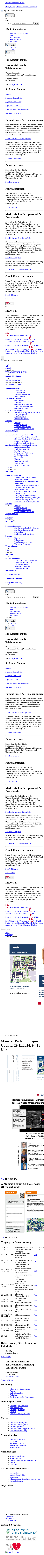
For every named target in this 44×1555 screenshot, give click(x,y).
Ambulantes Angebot (22, 447)
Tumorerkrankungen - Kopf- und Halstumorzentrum (26, 478)
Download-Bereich (21, 461)
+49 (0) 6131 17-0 (15, 85)
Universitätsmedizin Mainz (14, 3)
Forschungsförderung (17, 1410)
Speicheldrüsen (19, 493)
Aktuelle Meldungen (17, 1439)
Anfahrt (12, 35)
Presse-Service (15, 1447)
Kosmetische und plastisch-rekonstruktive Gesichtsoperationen (26, 501)
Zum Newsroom (11, 207)
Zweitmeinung (19, 390)
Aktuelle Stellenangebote (19, 1425)
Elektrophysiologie (21, 441)
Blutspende (14, 41)
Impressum (9, 1516)
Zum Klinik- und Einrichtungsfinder (18, 139)
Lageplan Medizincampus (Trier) (17, 109)
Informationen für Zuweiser (24, 453)
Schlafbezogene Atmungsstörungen (27, 498)
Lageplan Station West (13, 102)
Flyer (3, 1179)
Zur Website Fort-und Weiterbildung (18, 269)
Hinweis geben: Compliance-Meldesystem (25, 1479)
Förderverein (19, 463)
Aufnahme (13, 1395)
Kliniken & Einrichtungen (19, 33)
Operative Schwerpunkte (23, 404)
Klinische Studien (16, 1408)
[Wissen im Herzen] (13, 1550)
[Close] (6, 18)
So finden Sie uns (7, 1380)
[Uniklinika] (21, 1534)
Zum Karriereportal (12, 182)
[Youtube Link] (7, 1499)
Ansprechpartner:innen (18, 1445)
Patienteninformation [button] (12, 380)
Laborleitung (19, 540)
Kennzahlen (14, 1473)
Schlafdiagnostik (20, 417)
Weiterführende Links (22, 465)
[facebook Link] (7, 1507)
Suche (7, 20)
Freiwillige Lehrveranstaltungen (25, 560)
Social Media (14, 1441)
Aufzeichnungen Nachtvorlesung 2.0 (23, 1460)
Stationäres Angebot (21, 449)
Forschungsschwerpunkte (19, 1406)
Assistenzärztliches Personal (24, 429)
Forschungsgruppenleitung (23, 542)
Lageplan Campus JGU (13, 106)
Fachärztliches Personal (22, 427)
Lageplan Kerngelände (13, 98)
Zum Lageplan (6, 1357)
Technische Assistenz (22, 544)
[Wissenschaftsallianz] (21, 1542)
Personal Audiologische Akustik (25, 437)
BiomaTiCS (18, 532)
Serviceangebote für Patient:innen (22, 1397)
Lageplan (13, 1464)
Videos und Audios (17, 1443)
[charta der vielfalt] (12, 1552)
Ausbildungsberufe (16, 1427)
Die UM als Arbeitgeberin (19, 1422)
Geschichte (14, 1477)
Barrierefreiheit (10, 1521)
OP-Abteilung (19, 400)
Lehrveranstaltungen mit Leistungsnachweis (23, 563)
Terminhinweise (15, 1458)
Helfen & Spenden (16, 1481)
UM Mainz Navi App (13, 113)
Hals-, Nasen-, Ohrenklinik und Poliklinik (21, 7)
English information (21, 455)
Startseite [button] (8, 368)
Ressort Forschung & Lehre (20, 1414)
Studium (13, 1412)
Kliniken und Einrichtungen (20, 1389)
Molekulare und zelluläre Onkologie (27, 528)
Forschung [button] (9, 518)
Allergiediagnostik (21, 415)
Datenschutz (9, 1518)
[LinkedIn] (7, 1495)
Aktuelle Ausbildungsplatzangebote (22, 1429)
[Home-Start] (7, 366)
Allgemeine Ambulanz (22, 394)
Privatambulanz (19, 392)
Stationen (17, 402)
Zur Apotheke (10, 299)
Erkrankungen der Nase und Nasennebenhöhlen (24, 488)
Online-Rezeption (16, 1393)
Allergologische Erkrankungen (25, 495)
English (12, 49)
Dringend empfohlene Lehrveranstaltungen (22, 567)
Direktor (17, 423)
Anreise (8, 94)
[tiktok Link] (7, 1511)
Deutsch (13, 47)
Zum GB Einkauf (11, 295)
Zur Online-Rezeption (13, 158)
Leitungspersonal (20, 425)
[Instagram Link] (7, 1503)
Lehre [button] (7, 550)
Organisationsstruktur (17, 1475)
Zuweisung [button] (9, 467)
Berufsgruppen (19, 451)
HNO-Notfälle (19, 396)
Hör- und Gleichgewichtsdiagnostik (27, 413)
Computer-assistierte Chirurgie (25, 491)
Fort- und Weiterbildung (18, 1431)
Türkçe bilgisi (19, 457)
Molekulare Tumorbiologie (24, 530)
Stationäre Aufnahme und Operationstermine (23, 407)
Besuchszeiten (15, 37)
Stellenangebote (15, 39)
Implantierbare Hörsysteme (24, 443)
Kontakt (17, 459)
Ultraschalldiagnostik (21, 419)
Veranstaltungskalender (18, 1456)
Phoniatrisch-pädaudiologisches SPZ (27, 485)
